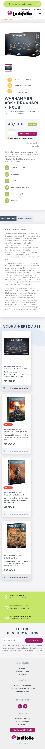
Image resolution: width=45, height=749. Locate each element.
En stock (32, 124)
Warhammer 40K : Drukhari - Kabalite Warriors (15, 368)
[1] (5, 144)
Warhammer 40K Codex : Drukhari (14, 494)
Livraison (22, 668)
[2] (7, 144)
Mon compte (23, 674)
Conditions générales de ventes (22, 688)
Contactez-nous (22, 671)
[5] (12, 144)
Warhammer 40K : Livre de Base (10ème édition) (15, 431)
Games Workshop (18, 111)
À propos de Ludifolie (22, 685)
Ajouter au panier (27, 133)
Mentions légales (22, 691)
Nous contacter (22, 730)
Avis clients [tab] (25, 218)
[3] (9, 144)
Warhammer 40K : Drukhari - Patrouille (14, 557)
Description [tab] (8, 218)
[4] (10, 144)
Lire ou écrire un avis (32, 144)
